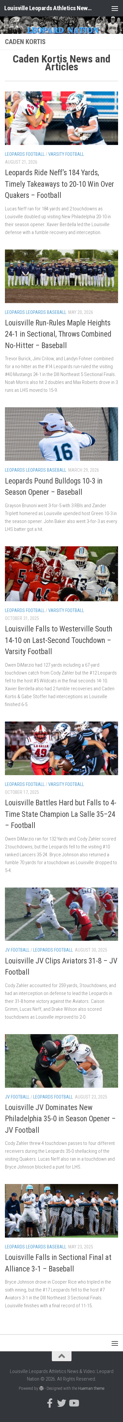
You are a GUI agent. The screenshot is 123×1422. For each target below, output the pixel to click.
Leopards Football (25, 154)
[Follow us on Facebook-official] (49, 1403)
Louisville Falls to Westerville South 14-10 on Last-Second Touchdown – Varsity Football (58, 640)
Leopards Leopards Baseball (35, 312)
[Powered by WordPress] (41, 1388)
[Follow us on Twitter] (61, 1403)
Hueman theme (91, 1388)
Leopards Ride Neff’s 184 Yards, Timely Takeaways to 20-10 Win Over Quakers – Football (59, 184)
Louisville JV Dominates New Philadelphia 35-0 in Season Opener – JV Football (60, 1119)
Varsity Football (66, 154)
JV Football (17, 950)
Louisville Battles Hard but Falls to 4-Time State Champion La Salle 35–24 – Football (60, 814)
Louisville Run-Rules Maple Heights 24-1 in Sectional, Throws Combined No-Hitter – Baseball (58, 334)
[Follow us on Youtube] (73, 1403)
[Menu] (115, 8)
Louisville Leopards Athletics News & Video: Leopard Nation (48, 8)
